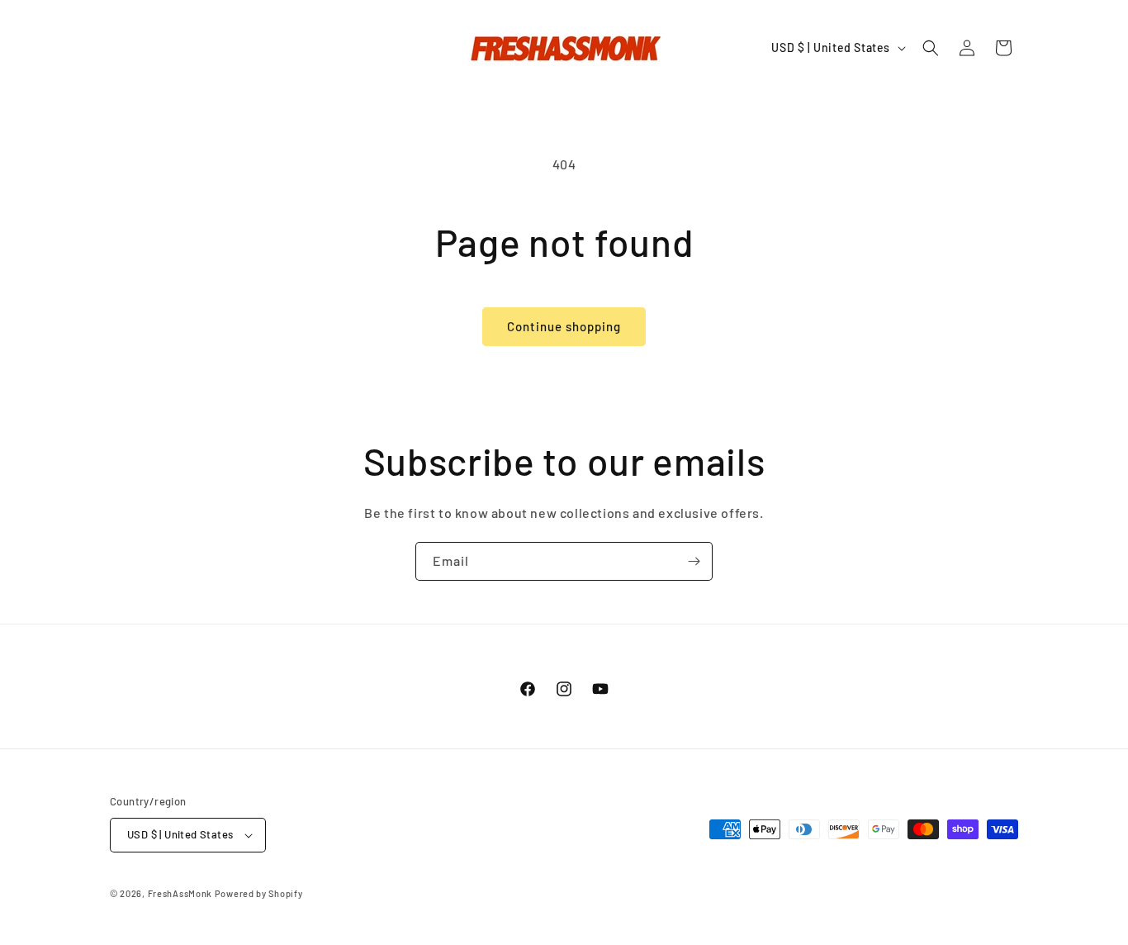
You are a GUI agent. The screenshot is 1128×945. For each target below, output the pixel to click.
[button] (930, 48)
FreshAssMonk (180, 893)
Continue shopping (564, 326)
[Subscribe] (693, 561)
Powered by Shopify (259, 893)
